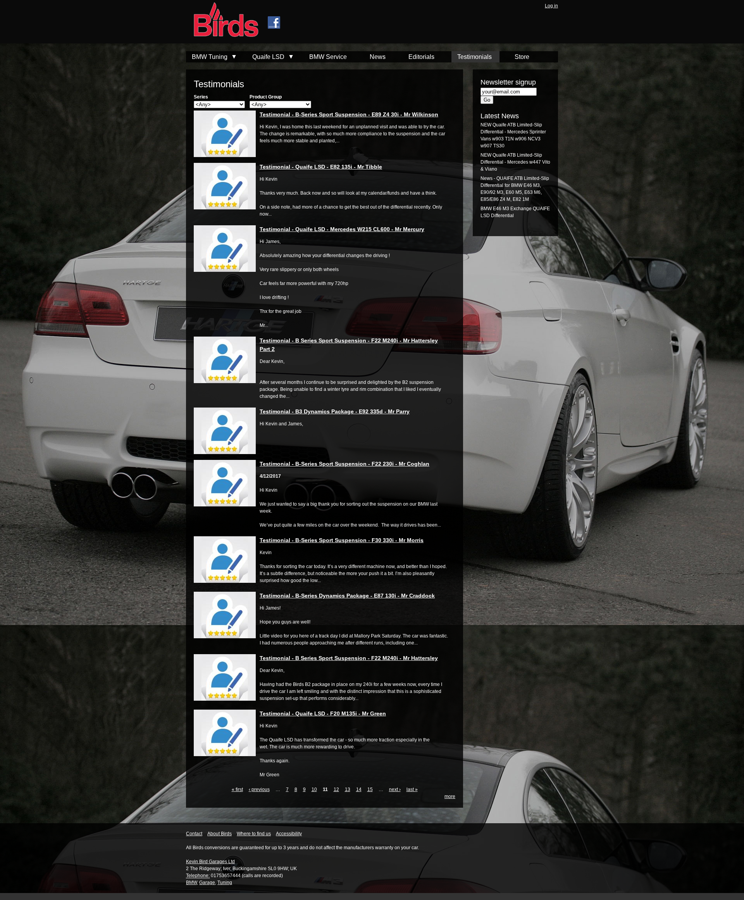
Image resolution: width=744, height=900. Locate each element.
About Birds (219, 833)
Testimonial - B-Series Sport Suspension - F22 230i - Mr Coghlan (344, 464)
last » (412, 789)
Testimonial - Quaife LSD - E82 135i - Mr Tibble (321, 167)
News (378, 57)
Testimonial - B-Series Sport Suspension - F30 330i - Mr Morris (342, 540)
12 (336, 789)
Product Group (266, 97)
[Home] (222, 20)
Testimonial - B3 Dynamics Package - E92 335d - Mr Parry (335, 411)
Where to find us (254, 833)
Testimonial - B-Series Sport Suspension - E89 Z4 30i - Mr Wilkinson (349, 114)
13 (347, 789)
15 (370, 789)
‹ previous (259, 789)
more (449, 796)
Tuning (224, 882)
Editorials (421, 57)
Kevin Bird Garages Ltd (210, 861)
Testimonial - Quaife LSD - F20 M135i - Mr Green (323, 713)
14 (359, 789)
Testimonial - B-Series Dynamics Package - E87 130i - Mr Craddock (347, 596)
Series (201, 97)
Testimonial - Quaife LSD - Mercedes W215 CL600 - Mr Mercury (342, 229)
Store (522, 57)
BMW (191, 882)
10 (314, 789)
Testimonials (474, 57)
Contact (194, 833)
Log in (551, 6)
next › (395, 789)
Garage (207, 882)
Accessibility (289, 833)
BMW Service (328, 57)
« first (237, 789)
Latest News (499, 116)
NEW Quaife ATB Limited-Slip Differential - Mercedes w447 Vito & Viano (515, 162)
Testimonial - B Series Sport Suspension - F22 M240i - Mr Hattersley (349, 658)
